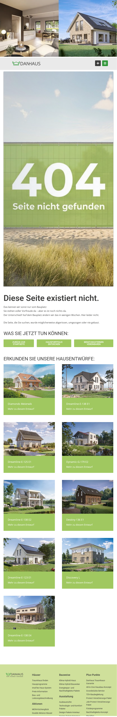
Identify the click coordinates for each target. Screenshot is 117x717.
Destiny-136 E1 (75, 519)
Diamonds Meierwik (20, 404)
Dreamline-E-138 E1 (78, 404)
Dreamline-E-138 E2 (19, 519)
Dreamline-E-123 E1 (19, 577)
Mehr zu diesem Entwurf (21, 408)
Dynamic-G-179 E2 (77, 461)
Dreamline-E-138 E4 (19, 635)
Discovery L (73, 577)
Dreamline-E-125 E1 (19, 461)
